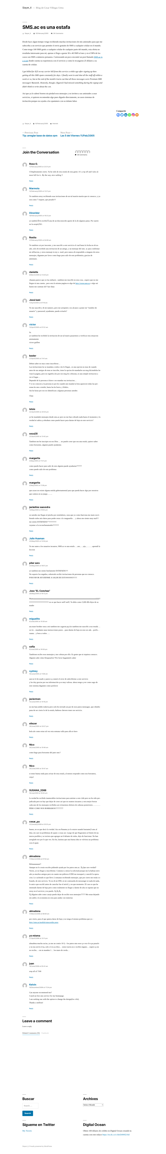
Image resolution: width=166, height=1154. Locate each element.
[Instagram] (133, 115)
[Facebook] (118, 115)
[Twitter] (122, 115)
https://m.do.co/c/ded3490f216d (115, 1134)
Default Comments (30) (31, 1033)
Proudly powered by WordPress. (40, 1146)
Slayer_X (27, 7)
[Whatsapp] (129, 115)
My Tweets (27, 1130)
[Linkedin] (125, 115)
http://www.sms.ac (83, 283)
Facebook (45, 1033)
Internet (55, 123)
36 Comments (58, 33)
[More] (137, 115)
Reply (31, 181)
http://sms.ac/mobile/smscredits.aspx (43, 922)
